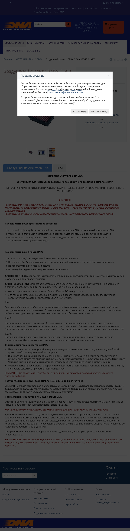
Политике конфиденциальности (65, 92)
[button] (108, 75)
